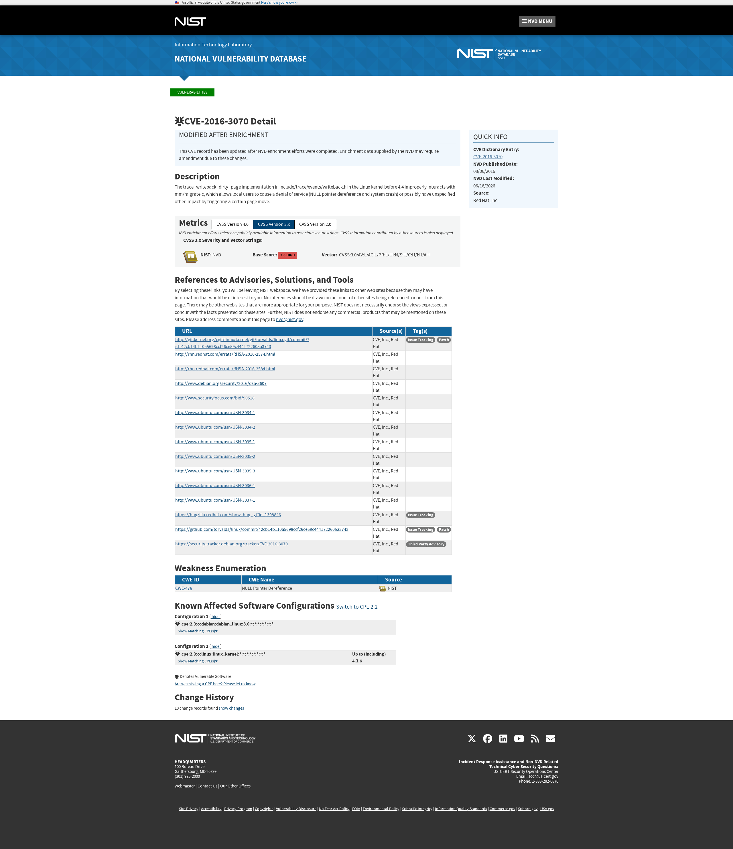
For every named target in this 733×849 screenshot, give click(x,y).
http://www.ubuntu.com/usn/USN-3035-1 (215, 442)
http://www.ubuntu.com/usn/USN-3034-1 (215, 412)
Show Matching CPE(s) (196, 631)
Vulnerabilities (192, 92)
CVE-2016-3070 (488, 157)
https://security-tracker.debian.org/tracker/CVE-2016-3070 (231, 544)
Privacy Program (238, 809)
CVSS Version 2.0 (315, 224)
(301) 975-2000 (187, 776)
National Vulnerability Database (240, 59)
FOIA (356, 809)
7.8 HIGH (287, 255)
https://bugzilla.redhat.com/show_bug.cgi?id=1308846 (228, 515)
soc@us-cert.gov (543, 776)
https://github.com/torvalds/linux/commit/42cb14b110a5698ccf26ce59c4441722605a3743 (261, 529)
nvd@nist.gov (289, 319)
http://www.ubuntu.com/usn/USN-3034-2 (215, 427)
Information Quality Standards (461, 809)
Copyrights (264, 809)
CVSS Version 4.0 (232, 224)
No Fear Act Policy (334, 809)
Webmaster (185, 786)
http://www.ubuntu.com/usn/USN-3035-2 (215, 456)
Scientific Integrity (417, 809)
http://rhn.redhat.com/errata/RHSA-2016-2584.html (225, 369)
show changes (231, 708)
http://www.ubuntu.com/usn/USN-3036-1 (215, 485)
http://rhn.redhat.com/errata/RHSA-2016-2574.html (225, 354)
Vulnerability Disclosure (296, 809)
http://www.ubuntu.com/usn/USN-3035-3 (215, 471)
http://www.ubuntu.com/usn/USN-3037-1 (215, 500)
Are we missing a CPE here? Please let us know (215, 684)
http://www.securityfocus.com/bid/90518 (215, 398)
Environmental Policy (381, 809)
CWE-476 (183, 588)
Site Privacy (188, 809)
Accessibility (211, 809)
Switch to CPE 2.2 (357, 606)
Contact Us (207, 786)
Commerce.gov (502, 809)
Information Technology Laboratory (213, 44)
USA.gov (547, 809)
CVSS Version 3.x (274, 224)
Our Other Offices (235, 786)
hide (215, 617)
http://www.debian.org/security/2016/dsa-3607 (221, 383)
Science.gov (528, 809)
